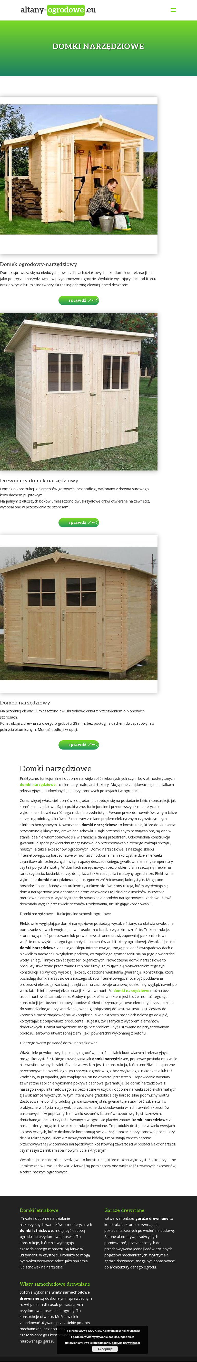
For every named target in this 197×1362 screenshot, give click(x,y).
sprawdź (77, 300)
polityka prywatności (126, 1343)
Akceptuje (104, 1349)
